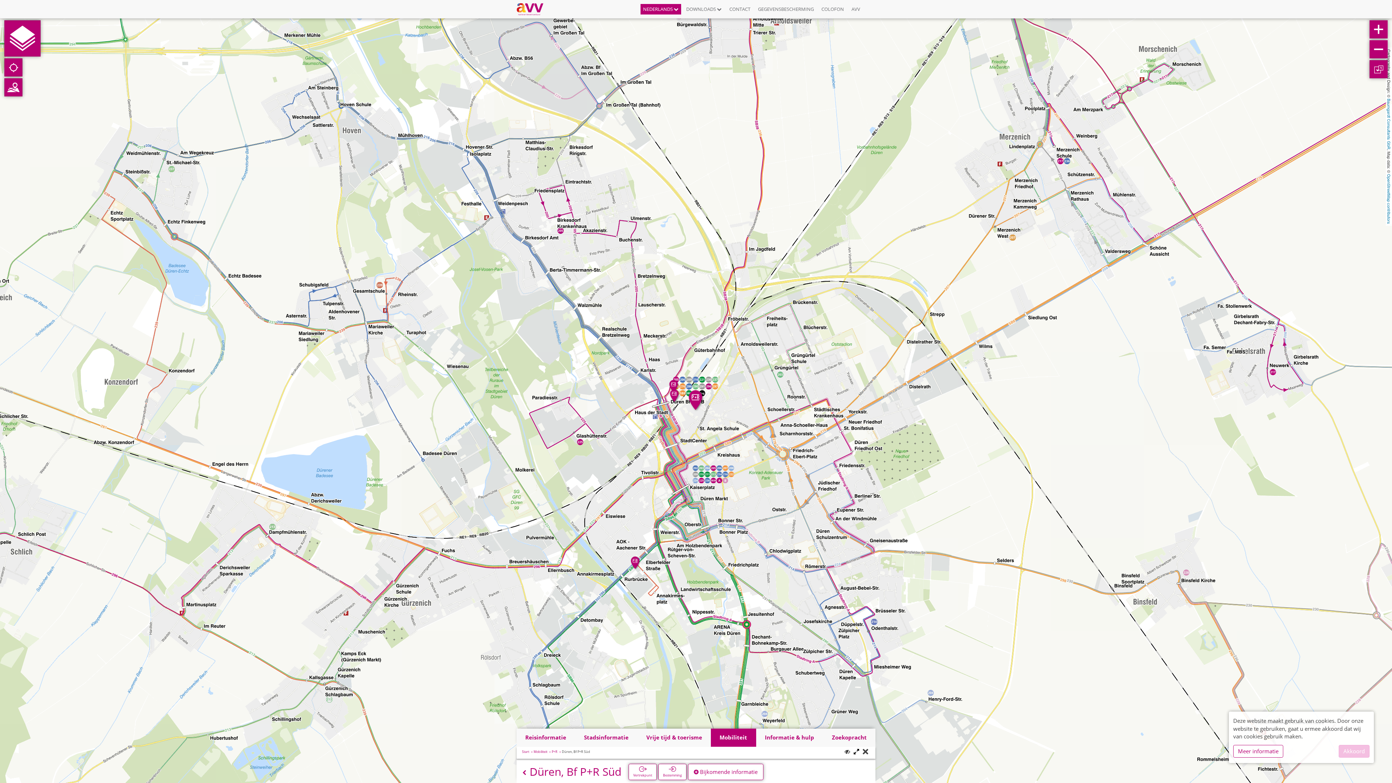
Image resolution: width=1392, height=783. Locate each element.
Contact (739, 9)
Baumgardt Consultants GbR (1389, 124)
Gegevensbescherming (786, 9)
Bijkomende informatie (728, 771)
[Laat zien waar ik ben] (13, 67)
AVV (856, 9)
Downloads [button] (701, 9)
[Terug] (524, 772)
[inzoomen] (1379, 29)
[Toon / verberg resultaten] (847, 751)
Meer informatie (1258, 751)
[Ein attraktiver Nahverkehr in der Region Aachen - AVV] (533, 9)
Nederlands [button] (658, 9)
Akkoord (1354, 751)
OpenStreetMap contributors (1389, 199)
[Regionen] (13, 87)
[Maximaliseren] (856, 752)
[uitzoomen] (1379, 49)
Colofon (832, 9)
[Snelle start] (22, 38)
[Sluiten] (865, 752)
